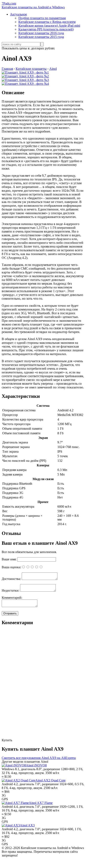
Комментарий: (12, 597)
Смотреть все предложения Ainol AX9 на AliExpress (39, 758)
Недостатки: (10, 590)
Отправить (10, 613)
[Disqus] (43, 685)
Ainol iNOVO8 (36, 765)
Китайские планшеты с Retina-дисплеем (47, 22)
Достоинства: (11, 579)
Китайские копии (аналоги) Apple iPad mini (49, 25)
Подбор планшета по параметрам (42, 18)
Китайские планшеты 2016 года (41, 33)
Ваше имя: (9, 559)
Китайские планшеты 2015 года (41, 37)
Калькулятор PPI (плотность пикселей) (46, 29)
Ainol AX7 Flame (41, 803)
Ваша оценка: (11, 567)
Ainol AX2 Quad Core (50, 780)
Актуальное (18, 14)
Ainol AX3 (27, 825)
